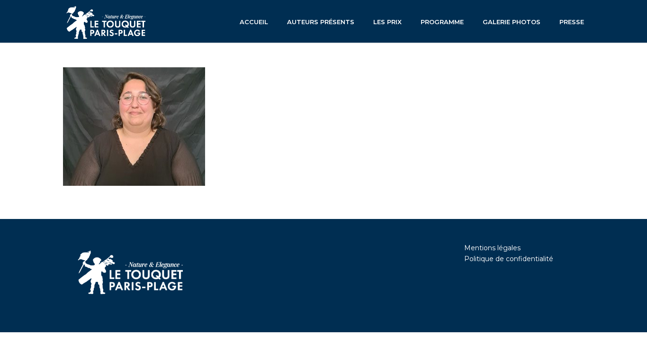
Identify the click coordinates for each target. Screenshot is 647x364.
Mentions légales (492, 248)
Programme (442, 22)
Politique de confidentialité (508, 259)
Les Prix (387, 22)
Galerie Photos (511, 22)
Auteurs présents (320, 22)
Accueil (254, 22)
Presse (571, 22)
